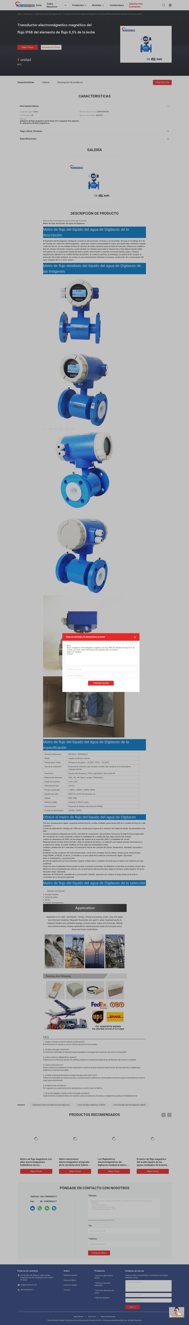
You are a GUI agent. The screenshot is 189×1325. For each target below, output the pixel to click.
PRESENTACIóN (101, 683)
